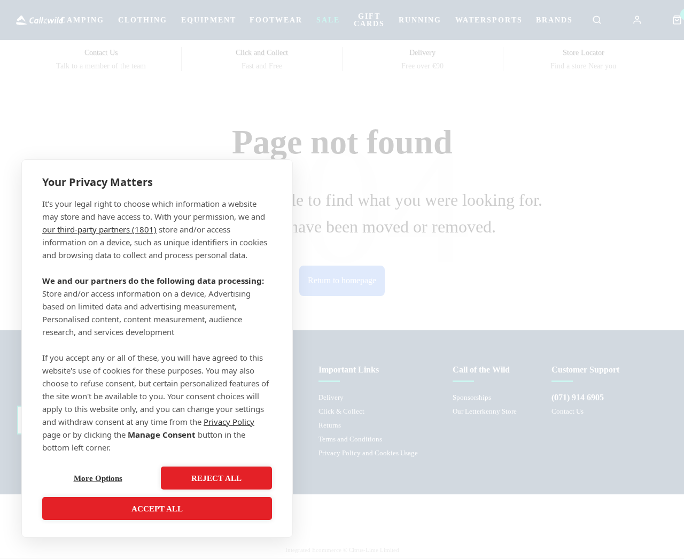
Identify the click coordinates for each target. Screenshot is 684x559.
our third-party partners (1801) (99, 229)
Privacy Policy (229, 421)
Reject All (216, 478)
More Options (98, 478)
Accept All (157, 508)
